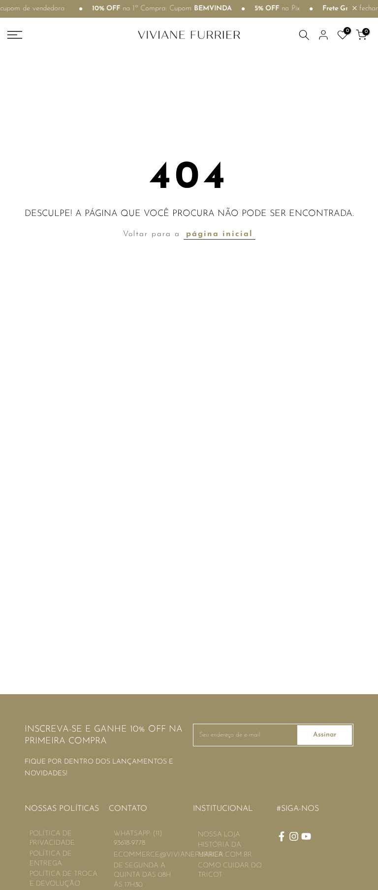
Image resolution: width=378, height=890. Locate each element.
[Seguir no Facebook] (281, 836)
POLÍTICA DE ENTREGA (51, 858)
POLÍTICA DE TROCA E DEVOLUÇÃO (63, 879)
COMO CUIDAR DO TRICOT (230, 870)
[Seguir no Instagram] (294, 836)
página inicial (219, 234)
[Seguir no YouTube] (306, 836)
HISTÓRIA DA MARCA (219, 850)
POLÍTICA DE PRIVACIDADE (52, 838)
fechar (367, 8)
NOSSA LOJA (219, 834)
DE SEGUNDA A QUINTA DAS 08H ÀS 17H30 (142, 875)
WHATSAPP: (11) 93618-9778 (138, 838)
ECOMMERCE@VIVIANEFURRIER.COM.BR (183, 855)
